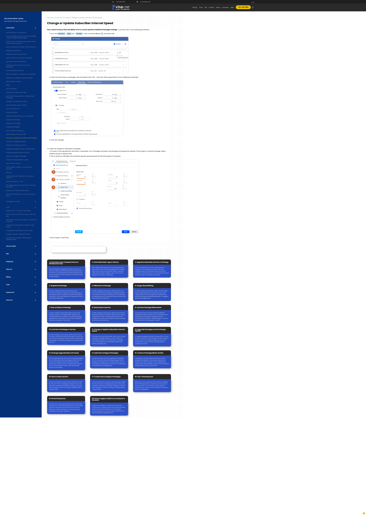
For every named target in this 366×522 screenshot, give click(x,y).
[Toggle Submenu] (35, 28)
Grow (201, 7)
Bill (206, 7)
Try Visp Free (243, 7)
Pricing (195, 7)
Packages (66, 18)
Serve (218, 7)
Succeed (225, 7)
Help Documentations (54, 18)
